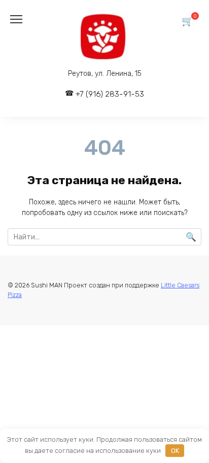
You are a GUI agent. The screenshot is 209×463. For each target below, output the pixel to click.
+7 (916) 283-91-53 (110, 94)
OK (175, 450)
